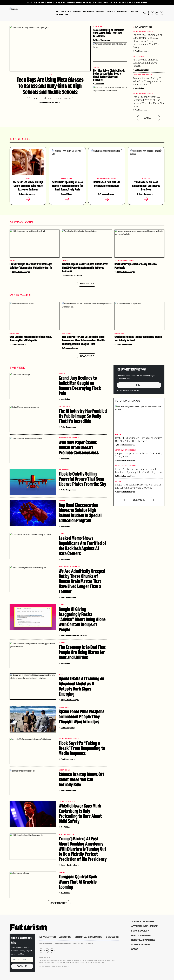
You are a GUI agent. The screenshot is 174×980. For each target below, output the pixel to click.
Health (76, 11)
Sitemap (89, 944)
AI (57, 11)
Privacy (62, 373)
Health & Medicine (67, 834)
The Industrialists (67, 801)
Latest (134, 11)
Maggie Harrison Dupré (50, 102)
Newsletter (62, 14)
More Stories (58, 903)
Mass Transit (67, 178)
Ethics (62, 534)
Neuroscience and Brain (69, 438)
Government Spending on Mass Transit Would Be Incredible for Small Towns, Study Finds (67, 185)
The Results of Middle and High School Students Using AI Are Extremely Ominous (28, 185)
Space (110, 11)
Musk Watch (21, 295)
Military (96, 67)
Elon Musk (97, 27)
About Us (65, 937)
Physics (62, 501)
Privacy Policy (53, 2)
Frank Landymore (142, 51)
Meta (50, 75)
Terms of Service (122, 390)
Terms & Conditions (62, 944)
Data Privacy (64, 469)
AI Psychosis (22, 222)
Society (65, 11)
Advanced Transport (142, 75)
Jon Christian (81, 635)
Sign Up (139, 385)
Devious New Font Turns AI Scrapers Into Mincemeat (106, 184)
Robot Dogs (64, 770)
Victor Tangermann (102, 40)
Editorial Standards (89, 937)
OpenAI (13, 260)
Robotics (146, 178)
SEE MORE (139, 500)
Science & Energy (141, 944)
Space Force (64, 707)
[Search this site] (144, 13)
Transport (122, 11)
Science (100, 11)
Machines (87, 11)
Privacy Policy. (134, 390)
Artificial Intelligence (143, 31)
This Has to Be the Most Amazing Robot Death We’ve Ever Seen (146, 185)
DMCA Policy (78, 944)
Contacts (112, 937)
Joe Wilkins (139, 88)
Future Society (139, 56)
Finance (62, 643)
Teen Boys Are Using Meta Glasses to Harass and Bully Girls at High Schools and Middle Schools (50, 86)
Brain (28, 178)
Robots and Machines (143, 940)
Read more (87, 283)
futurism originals (127, 401)
